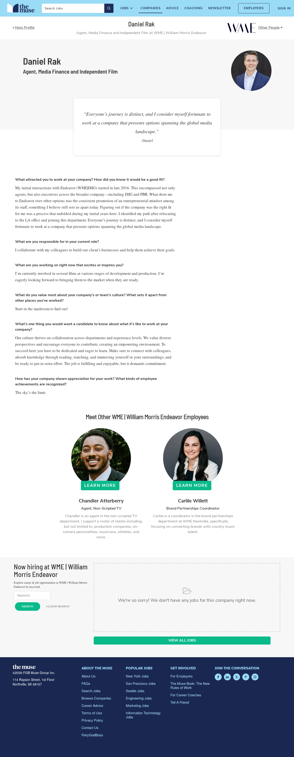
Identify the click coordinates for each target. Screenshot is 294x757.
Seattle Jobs (135, 690)
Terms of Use (92, 712)
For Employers (181, 676)
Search (27, 606)
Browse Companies (96, 698)
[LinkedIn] (227, 677)
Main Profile (24, 28)
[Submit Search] (108, 8)
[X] (236, 677)
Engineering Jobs (139, 698)
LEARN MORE (100, 485)
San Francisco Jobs (141, 683)
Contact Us (90, 727)
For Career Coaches (185, 694)
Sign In (284, 8)
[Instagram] (255, 677)
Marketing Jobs (137, 705)
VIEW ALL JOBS (182, 640)
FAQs (86, 683)
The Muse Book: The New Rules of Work (190, 685)
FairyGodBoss (92, 734)
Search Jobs (91, 690)
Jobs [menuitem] (124, 8)
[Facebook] (218, 677)
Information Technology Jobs (143, 714)
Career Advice (92, 705)
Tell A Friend (179, 702)
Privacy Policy (92, 720)
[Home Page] (21, 8)
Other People (269, 27)
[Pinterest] (245, 677)
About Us (89, 676)
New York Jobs (137, 676)
